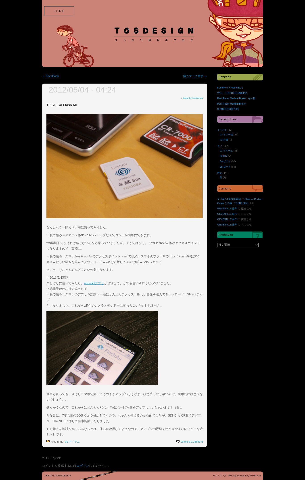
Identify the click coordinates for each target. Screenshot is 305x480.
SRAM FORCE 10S (227, 109)
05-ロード (225, 166)
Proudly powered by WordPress (244, 475)
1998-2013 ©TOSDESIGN (57, 475)
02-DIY (223, 156)
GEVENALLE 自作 (227, 208)
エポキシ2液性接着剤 (229, 199)
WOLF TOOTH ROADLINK (232, 93)
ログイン (82, 465)
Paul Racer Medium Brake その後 (236, 98)
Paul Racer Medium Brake (231, 103)
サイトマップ (219, 475)
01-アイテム (72, 441)
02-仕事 (224, 140)
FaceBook (50, 76)
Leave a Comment (191, 441)
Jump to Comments (192, 98)
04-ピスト (225, 161)
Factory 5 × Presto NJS (230, 87)
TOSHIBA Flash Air (61, 105)
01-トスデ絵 (226, 134)
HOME (59, 11)
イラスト (222, 129)
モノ (219, 146)
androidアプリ (94, 283)
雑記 (219, 172)
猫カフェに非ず (195, 76)
